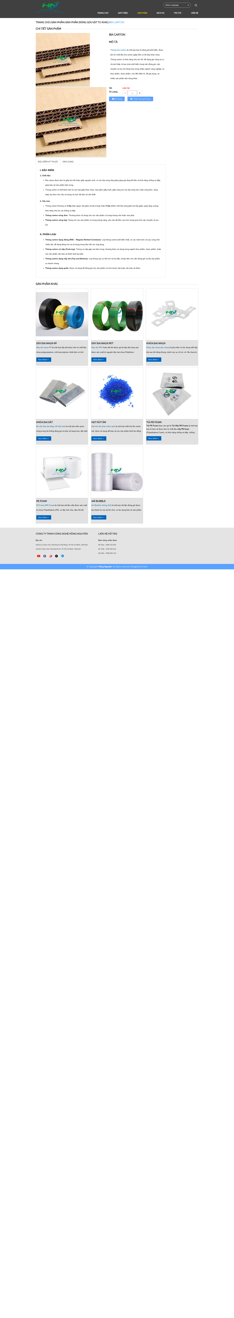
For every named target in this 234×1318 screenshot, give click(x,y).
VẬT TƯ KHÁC (100, 22)
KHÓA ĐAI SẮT (44, 422)
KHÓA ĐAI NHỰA (155, 343)
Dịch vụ (160, 13)
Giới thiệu (123, 13)
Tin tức (178, 13)
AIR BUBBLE (98, 501)
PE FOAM (41, 501)
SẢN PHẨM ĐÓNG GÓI (78, 22)
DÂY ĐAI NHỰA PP (46, 343)
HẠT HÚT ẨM (98, 422)
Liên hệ (194, 13)
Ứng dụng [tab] (68, 162)
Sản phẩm (142, 13)
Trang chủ (102, 13)
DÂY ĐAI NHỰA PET (102, 343)
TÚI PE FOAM (154, 422)
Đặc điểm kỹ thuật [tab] (48, 162)
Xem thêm (42, 359)
